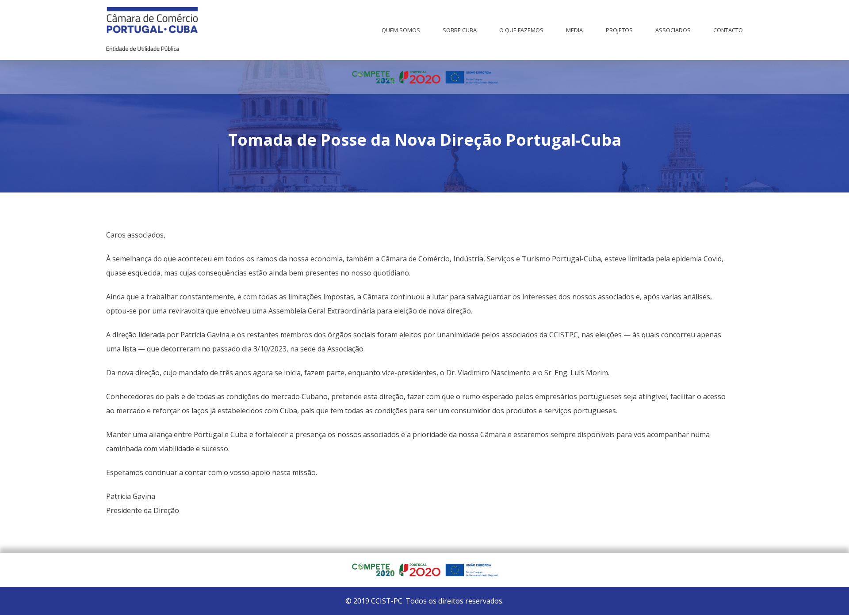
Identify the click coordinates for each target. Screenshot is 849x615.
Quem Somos (401, 30)
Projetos (619, 30)
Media (574, 30)
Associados (673, 30)
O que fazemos (521, 30)
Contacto (728, 30)
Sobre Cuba (460, 30)
